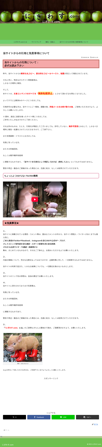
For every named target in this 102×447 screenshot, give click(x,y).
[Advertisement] (51, 394)
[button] (87, 417)
